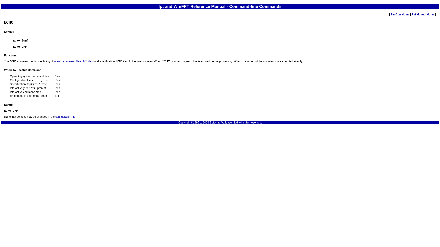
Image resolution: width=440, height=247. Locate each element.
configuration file (65, 116)
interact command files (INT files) (74, 61)
